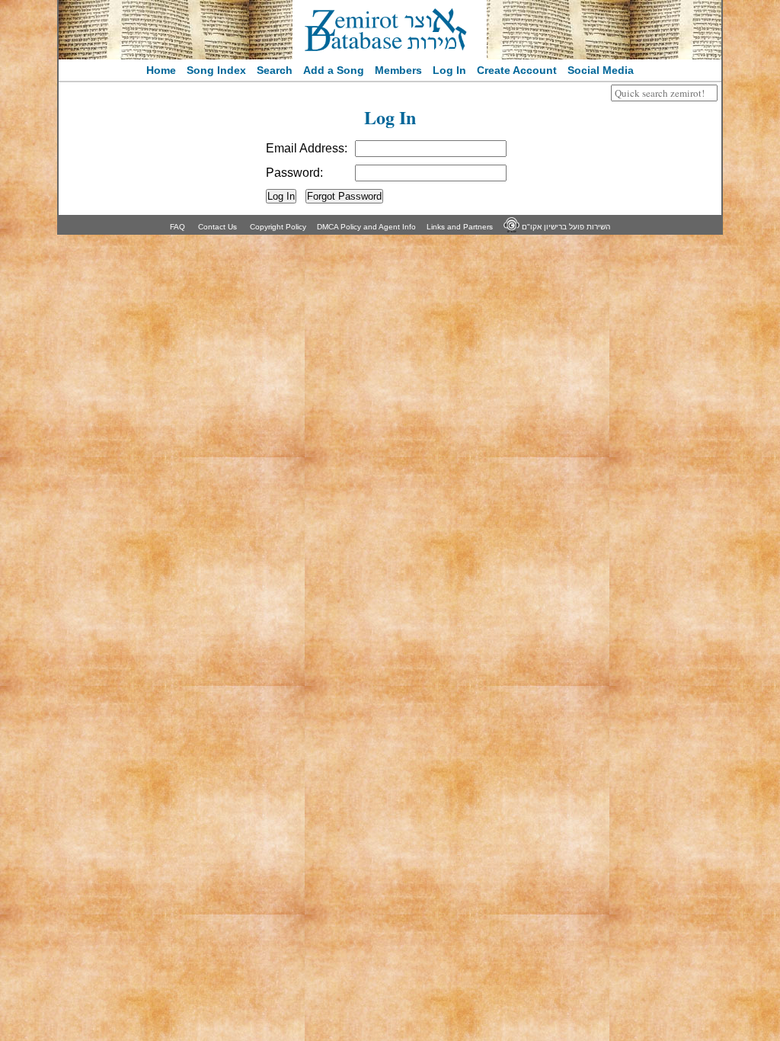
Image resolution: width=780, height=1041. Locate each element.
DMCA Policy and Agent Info (366, 227)
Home (161, 70)
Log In (449, 70)
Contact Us (217, 227)
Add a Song (333, 70)
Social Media (600, 70)
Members (398, 70)
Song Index (216, 70)
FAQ (177, 227)
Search (274, 70)
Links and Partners (460, 227)
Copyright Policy (278, 227)
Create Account (517, 70)
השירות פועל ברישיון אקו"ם (564, 227)
